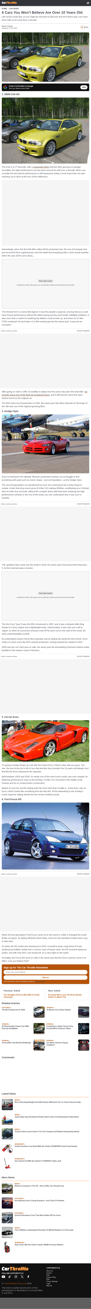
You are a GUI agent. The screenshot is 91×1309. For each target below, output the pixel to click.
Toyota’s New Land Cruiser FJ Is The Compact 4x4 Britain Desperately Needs (47, 1132)
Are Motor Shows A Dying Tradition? (57, 1044)
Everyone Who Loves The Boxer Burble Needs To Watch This (65, 996)
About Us (49, 1271)
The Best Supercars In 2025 (13, 1010)
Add (84, 87)
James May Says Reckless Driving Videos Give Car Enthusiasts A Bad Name (47, 1117)
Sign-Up (49, 1285)
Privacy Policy (40, 981)
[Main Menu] (88, 3)
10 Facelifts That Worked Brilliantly (16, 1043)
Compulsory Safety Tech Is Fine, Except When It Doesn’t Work (60, 1027)
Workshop (19, 1144)
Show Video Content (45, 281)
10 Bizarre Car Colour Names (58, 1010)
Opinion (49, 1007)
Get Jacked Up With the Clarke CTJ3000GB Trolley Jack (38, 1161)
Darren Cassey (7, 26)
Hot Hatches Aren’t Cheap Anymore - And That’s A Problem (39, 1201)
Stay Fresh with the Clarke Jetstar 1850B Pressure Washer (39, 1245)
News (17, 1100)
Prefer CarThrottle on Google (21, 86)
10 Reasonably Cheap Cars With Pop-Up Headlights (15, 1027)
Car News (14, 9)
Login (48, 1283)
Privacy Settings (52, 1281)
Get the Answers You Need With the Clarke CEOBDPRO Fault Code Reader (46, 1146)
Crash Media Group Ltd (15, 1283)
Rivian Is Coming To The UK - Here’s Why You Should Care (39, 1186)
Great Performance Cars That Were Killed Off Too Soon (38, 1215)
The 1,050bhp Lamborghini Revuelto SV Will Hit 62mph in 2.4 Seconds (44, 1230)
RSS (47, 1279)
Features (6, 1007)
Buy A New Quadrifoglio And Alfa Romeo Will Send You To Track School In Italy (48, 1102)
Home (4, 9)
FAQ (47, 1275)
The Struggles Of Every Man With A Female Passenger (22, 996)
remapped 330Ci (41, 167)
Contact (49, 1273)
